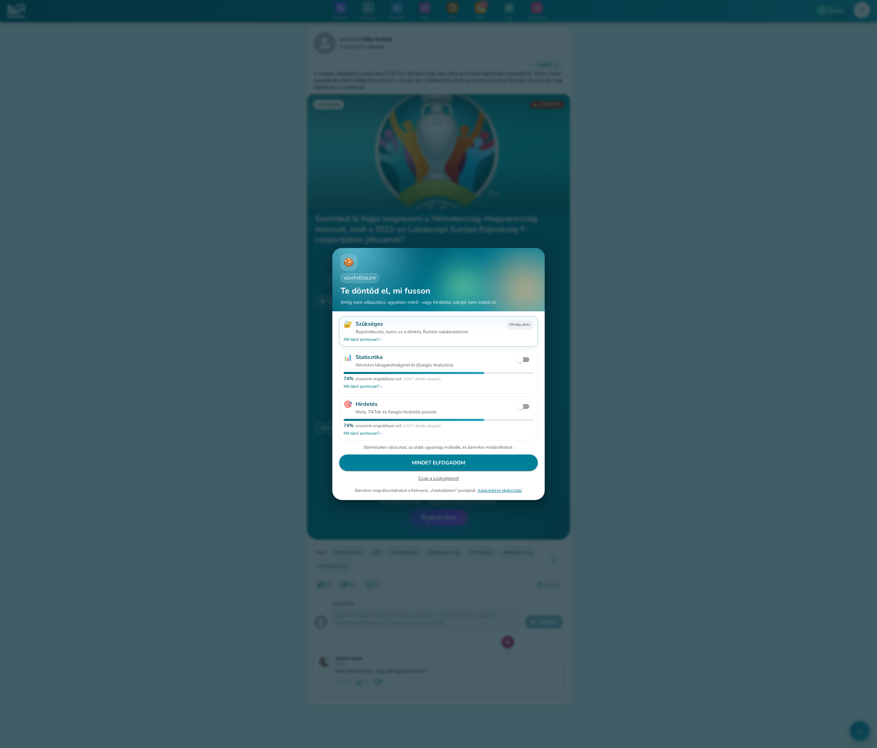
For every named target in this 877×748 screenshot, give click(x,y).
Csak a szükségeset (438, 478)
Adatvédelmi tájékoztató (500, 490)
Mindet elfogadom (438, 462)
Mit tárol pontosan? (363, 339)
